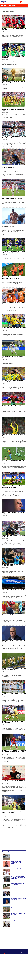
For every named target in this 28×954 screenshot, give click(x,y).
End (12, 827)
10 (25, 825)
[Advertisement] (13, 840)
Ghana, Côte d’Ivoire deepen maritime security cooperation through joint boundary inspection (18, 922)
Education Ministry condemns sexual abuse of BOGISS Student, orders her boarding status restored (17, 884)
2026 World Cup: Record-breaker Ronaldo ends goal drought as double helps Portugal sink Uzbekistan (14, 751)
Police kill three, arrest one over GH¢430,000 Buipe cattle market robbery (17, 862)
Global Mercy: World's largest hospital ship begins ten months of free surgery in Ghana (18, 855)
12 (5, 827)
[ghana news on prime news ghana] (4, 2)
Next (9, 827)
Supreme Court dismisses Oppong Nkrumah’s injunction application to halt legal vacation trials (18, 877)
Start (3, 825)
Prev (7, 825)
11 (2, 827)
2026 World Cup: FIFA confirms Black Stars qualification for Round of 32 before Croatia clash (13, 109)
